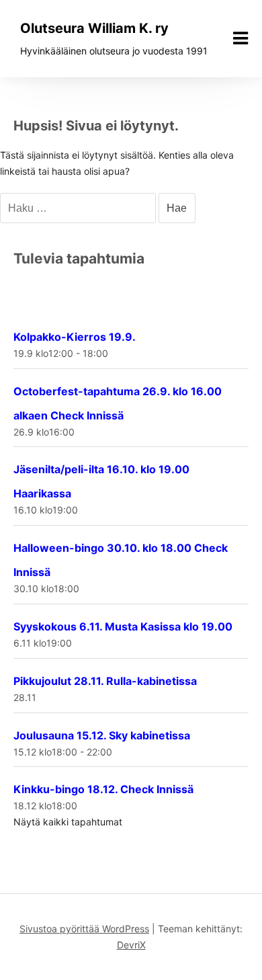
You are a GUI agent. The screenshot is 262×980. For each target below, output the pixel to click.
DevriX (131, 944)
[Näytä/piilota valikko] (240, 38)
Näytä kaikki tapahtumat (67, 821)
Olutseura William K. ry (94, 28)
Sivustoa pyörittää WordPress (84, 928)
